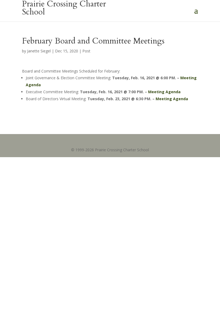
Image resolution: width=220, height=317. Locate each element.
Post (86, 50)
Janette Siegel (39, 50)
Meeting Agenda (164, 91)
